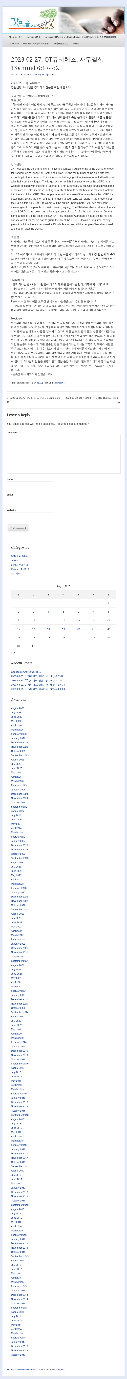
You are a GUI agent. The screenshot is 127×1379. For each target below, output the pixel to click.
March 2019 (17, 1089)
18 (48, 628)
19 (63, 628)
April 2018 (16, 1136)
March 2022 (17, 935)
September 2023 (20, 858)
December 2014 (19, 1294)
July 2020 (16, 1020)
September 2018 (20, 1115)
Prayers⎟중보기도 (20, 569)
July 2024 (16, 815)
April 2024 (16, 828)
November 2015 (19, 1247)
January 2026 (18, 738)
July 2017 (16, 1174)
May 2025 (16, 772)
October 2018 (18, 1110)
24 (33, 637)
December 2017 (19, 1153)
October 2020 (18, 1007)
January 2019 (18, 1097)
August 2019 (17, 1067)
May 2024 (16, 823)
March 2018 (17, 1140)
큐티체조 (37, 383)
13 (78, 620)
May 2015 (16, 1273)
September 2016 (20, 1204)
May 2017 (16, 1183)
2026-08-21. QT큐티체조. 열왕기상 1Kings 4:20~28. (38, 688)
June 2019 (16, 1076)
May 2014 (16, 1324)
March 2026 (17, 729)
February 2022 (19, 939)
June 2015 (16, 1269)
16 (18, 628)
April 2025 (16, 776)
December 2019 (19, 1050)
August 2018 (17, 1119)
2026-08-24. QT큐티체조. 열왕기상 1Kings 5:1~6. (37, 680)
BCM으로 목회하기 (21, 556)
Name (11, 479)
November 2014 (19, 1299)
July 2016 (16, 1213)
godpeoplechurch (48, 74)
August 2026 (17, 708)
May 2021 (16, 977)
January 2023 (18, 892)
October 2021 (18, 956)
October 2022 (18, 905)
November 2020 (19, 1003)
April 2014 (16, 1329)
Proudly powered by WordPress (22, 1369)
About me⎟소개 (15, 37)
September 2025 (20, 755)
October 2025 (18, 751)
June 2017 (16, 1179)
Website (11, 510)
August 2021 (17, 965)
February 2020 (19, 1042)
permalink (59, 383)
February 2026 (19, 733)
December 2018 (19, 1102)
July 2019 (16, 1072)
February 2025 (19, 785)
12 (63, 620)
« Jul (13, 652)
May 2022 (16, 926)
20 (78, 628)
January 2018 (18, 1149)
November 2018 (19, 1106)
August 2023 (17, 862)
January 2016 (18, 1239)
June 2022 (16, 922)
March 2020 (17, 1037)
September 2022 (20, 909)
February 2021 (19, 990)
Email (10, 494)
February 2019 (19, 1093)
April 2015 (16, 1277)
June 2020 (16, 1025)
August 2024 (17, 811)
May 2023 (16, 875)
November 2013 (19, 1350)
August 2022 (17, 913)
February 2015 (19, 1286)
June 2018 (16, 1127)
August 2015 (17, 1260)
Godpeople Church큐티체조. (26, 671)
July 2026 (16, 712)
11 (48, 620)
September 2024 (20, 806)
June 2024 (16, 819)
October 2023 (18, 853)
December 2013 (19, 1346)
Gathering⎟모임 (34, 37)
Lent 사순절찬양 (19, 564)
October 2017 (18, 1162)
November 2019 (19, 1055)
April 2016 (16, 1226)
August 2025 (17, 759)
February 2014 (19, 1337)
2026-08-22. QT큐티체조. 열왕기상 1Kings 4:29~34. (38, 684)
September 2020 (20, 1012)
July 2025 (16, 763)
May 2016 (16, 1222)
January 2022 (18, 943)
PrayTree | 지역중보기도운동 (36, 43)
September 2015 (20, 1256)
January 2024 (18, 840)
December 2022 (19, 896)
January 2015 (18, 1290)
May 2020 (16, 1029)
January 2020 (18, 1046)
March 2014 (17, 1333)
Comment (13, 432)
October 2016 (18, 1200)
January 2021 (18, 995)
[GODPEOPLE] (63, 20)
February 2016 (19, 1234)
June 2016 (16, 1217)
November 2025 (19, 746)
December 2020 (19, 999)
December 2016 (19, 1192)
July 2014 (16, 1316)
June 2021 (16, 973)
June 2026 (16, 716)
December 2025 (19, 742)
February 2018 (19, 1144)
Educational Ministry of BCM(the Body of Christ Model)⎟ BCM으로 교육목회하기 (80, 37)
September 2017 (20, 1166)
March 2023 (17, 883)
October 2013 (18, 1354)
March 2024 (17, 832)
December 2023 (19, 845)
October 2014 (18, 1303)
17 (33, 628)
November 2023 (19, 849)
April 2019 (16, 1085)
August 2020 (17, 1016)
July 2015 (16, 1264)
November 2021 (19, 952)
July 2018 (16, 1123)
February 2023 (19, 888)
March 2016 (17, 1230)
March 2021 (17, 986)
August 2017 (17, 1170)
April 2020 (16, 1033)
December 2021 (19, 948)
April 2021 (16, 982)
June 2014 (16, 1320)
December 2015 (19, 1243)
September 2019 (20, 1063)
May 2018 (16, 1132)
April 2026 (16, 725)
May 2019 (16, 1080)
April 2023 (16, 879)
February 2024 (19, 836)
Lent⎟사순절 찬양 (60, 43)
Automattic (59, 1369)
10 (33, 620)
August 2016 (17, 1209)
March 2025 (17, 781)
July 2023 (16, 866)
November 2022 (19, 900)
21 (93, 628)
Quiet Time (14, 43)
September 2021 (20, 960)
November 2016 (19, 1196)
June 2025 (16, 768)
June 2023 (16, 870)
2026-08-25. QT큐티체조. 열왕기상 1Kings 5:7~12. (37, 676)
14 (93, 620)
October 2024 (18, 802)
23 (18, 637)
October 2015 (18, 1252)
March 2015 (17, 1281)
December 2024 (19, 793)
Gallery (76, 43)
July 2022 (16, 918)
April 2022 (16, 930)
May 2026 (16, 721)
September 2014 (20, 1307)
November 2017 (19, 1157)
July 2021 (16, 969)
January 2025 (18, 789)
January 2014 (18, 1341)
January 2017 (18, 1187)
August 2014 (17, 1311)
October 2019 (18, 1059)
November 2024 (19, 798)
